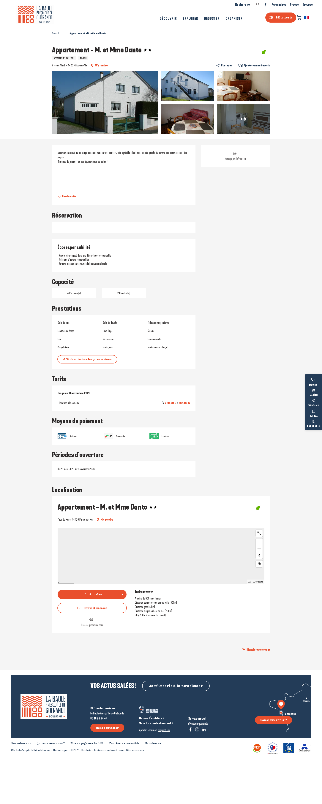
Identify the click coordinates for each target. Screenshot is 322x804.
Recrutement (21, 743)
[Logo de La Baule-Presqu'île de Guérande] (43, 706)
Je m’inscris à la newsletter (176, 686)
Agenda (314, 415)
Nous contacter (107, 727)
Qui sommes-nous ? (51, 743)
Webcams (313, 405)
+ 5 (243, 118)
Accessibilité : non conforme (131, 750)
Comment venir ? (273, 720)
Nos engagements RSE (86, 743)
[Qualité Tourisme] (272, 748)
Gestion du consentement (105, 750)
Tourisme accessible (124, 743)
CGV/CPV (75, 750)
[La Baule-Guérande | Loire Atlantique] (35, 14)
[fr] (307, 17)
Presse (294, 4)
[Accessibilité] (265, 4)
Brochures (313, 426)
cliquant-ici (164, 730)
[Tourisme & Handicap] (288, 748)
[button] (307, 17)
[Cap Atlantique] (304, 748)
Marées (314, 395)
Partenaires (279, 4)
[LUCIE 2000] (257, 748)
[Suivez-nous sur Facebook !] (190, 729)
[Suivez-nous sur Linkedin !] (203, 729)
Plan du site (86, 750)
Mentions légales (61, 750)
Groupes (307, 4)
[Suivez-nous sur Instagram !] (197, 729)
